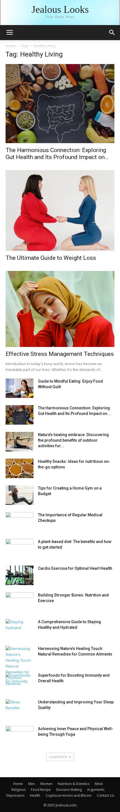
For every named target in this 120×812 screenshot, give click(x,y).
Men (31, 783)
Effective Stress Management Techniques (60, 354)
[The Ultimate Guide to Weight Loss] (60, 210)
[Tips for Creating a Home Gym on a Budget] (19, 495)
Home (10, 45)
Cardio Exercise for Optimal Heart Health (75, 568)
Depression (15, 795)
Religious (18, 789)
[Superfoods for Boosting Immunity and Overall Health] (19, 682)
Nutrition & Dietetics (74, 783)
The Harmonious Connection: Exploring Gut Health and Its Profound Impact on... (57, 153)
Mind (99, 783)
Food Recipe (41, 789)
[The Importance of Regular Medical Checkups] (19, 522)
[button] (112, 32)
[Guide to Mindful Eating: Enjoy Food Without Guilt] (19, 388)
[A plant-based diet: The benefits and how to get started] (19, 548)
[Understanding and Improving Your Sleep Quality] (19, 709)
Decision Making (69, 789)
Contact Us (105, 795)
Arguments (95, 789)
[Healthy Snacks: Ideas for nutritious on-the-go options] (19, 468)
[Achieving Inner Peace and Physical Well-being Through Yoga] (19, 735)
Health (35, 795)
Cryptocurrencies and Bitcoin (68, 795)
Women (46, 783)
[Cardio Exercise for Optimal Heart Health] (19, 575)
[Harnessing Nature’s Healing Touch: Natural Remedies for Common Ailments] (19, 666)
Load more (58, 756)
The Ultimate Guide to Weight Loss (51, 258)
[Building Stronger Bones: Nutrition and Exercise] (19, 602)
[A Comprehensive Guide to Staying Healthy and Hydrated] (19, 629)
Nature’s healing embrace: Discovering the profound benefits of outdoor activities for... (73, 440)
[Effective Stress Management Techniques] (60, 309)
